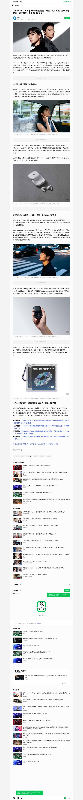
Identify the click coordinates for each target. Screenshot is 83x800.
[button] (14, 798)
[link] (17, 798)
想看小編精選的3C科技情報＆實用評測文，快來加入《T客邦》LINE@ (35, 444)
